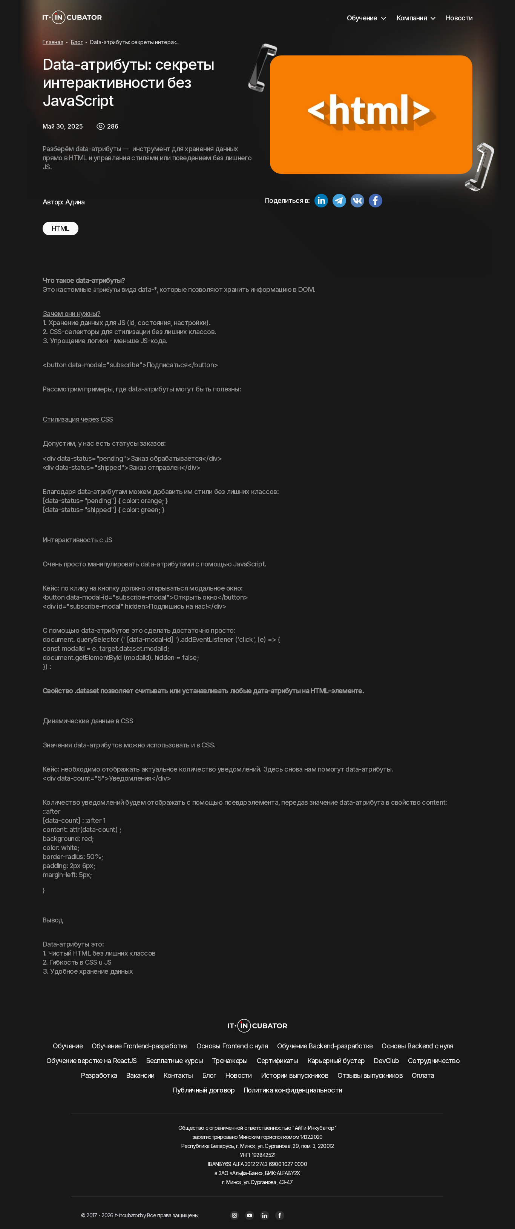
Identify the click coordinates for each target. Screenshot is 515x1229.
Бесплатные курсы (174, 1061)
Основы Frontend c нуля (232, 1046)
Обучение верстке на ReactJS (91, 1061)
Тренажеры (230, 1061)
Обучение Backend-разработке (325, 1046)
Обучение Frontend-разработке (139, 1046)
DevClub (386, 1061)
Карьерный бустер (336, 1061)
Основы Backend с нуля (417, 1046)
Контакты (178, 1075)
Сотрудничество (434, 1061)
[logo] (72, 18)
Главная (53, 42)
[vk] (357, 202)
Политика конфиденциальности (293, 1090)
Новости (459, 18)
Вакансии (140, 1075)
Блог (77, 42)
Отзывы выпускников (370, 1075)
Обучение (68, 1046)
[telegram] (339, 202)
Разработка (99, 1075)
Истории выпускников (294, 1075)
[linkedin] (321, 202)
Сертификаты (277, 1061)
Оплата (423, 1075)
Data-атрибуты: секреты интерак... (134, 42)
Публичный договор (204, 1090)
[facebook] (375, 202)
